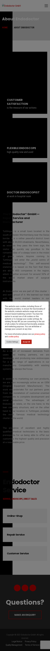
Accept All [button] (26, 342)
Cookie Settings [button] (12, 342)
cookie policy (13, 336)
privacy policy (39, 334)
